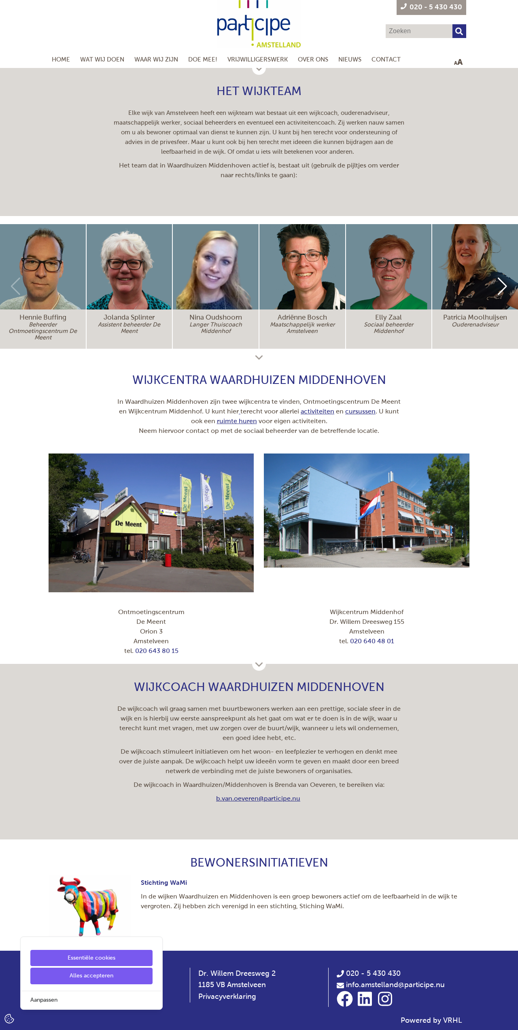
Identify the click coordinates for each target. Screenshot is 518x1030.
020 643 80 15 (156, 650)
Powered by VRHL (431, 1020)
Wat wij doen (102, 59)
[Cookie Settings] (9, 1018)
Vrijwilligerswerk (257, 59)
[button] (502, 286)
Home (61, 59)
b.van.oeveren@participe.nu (258, 798)
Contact (386, 59)
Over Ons (313, 59)
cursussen (360, 411)
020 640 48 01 (372, 641)
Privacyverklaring (227, 996)
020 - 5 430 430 (372, 973)
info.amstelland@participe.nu (395, 985)
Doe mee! (202, 59)
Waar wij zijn (156, 59)
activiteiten (317, 411)
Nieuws (349, 59)
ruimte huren (237, 421)
